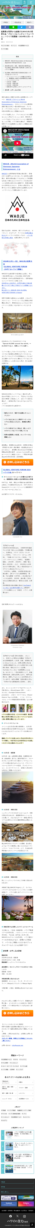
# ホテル (15, 1059)
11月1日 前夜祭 (11, 81)
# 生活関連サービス (23, 45)
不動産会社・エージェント (6, 1082)
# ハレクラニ (23, 1059)
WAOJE (4, 173)
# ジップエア (19, 1069)
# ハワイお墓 (23, 1066)
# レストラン (26, 1117)
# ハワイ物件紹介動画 (14, 1113)
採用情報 (10, 1210)
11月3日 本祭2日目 (12, 85)
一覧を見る (17, 22)
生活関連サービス (24, 1098)
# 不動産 (3, 1110)
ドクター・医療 (23, 1087)
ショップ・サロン (7, 1098)
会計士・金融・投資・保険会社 (8, 1087)
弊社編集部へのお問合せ (20, 1210)
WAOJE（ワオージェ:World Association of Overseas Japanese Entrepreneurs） (14, 102)
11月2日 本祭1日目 (12, 83)
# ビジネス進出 (5, 45)
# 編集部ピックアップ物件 (24, 1110)
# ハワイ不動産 (12, 1110)
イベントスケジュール (13, 80)
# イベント (14, 45)
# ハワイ (24, 1113)
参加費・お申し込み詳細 (13, 90)
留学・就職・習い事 (7, 1093)
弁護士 (21, 1082)
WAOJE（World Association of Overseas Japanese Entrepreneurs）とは (16, 166)
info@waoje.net (17, 1045)
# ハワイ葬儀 (4, 1069)
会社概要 (4, 1210)
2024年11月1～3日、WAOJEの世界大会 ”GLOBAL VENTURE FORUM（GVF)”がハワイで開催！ (18, 67)
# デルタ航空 (4, 1063)
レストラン (22, 1093)
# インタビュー (14, 1063)
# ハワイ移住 (4, 49)
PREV (6, 22)
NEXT (29, 22)
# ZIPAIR (12, 1069)
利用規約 (30, 1210)
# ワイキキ (4, 1113)
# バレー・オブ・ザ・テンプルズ (10, 1066)
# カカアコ (4, 1120)
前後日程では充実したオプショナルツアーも (19, 87)
